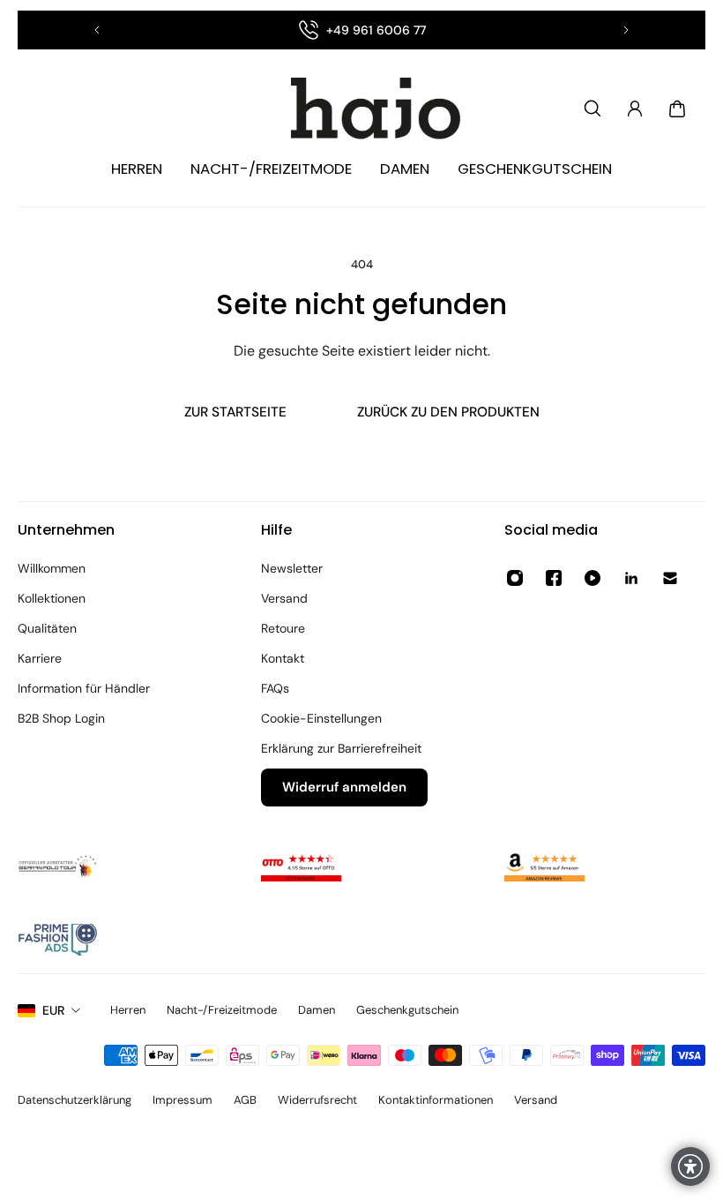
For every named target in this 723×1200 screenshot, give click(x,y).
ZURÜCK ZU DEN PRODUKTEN (448, 412)
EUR (53, 1010)
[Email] (670, 578)
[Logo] (361, 109)
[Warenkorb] (677, 108)
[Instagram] (515, 578)
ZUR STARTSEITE (235, 412)
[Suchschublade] (592, 108)
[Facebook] (553, 578)
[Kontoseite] (635, 108)
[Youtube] (592, 578)
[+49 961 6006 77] (361, 30)
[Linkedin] (631, 578)
